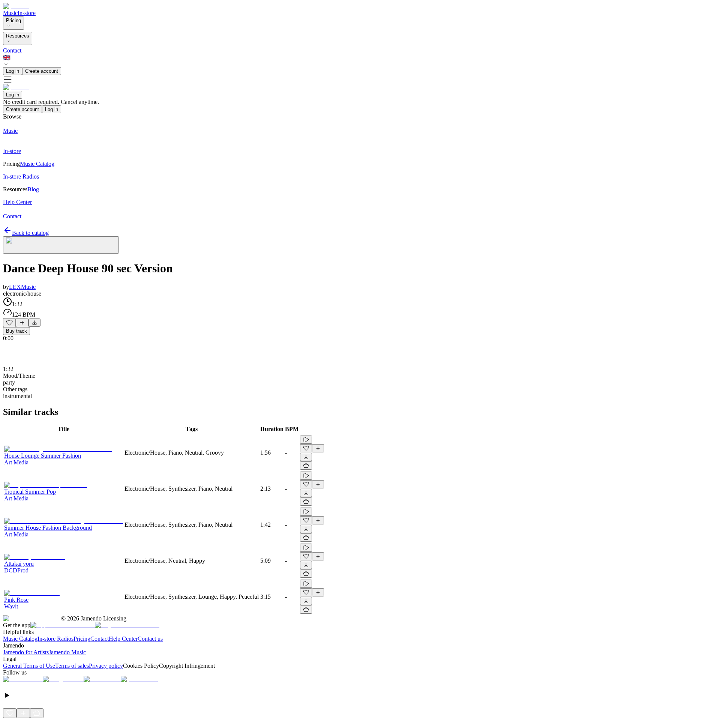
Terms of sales (72, 665)
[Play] (61, 245)
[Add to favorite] (9, 322)
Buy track (16, 331)
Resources (17, 36)
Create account (41, 71)
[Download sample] (34, 322)
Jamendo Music (67, 652)
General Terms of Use (29, 665)
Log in (12, 71)
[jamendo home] (16, 6)
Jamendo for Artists (26, 652)
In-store (27, 13)
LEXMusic (22, 287)
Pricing (13, 20)
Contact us (150, 638)
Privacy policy (106, 665)
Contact (12, 50)
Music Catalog (20, 638)
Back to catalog (30, 233)
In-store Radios (56, 638)
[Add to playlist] (22, 322)
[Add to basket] (306, 465)
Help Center (123, 638)
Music (10, 13)
